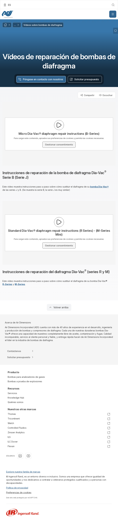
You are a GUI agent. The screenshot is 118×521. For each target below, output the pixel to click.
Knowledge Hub (16, 397)
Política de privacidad (17, 487)
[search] (113, 4)
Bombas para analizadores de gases (26, 377)
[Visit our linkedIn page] (20, 456)
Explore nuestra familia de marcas (23, 471)
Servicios (12, 393)
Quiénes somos (15, 402)
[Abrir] (112, 14)
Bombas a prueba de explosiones (25, 381)
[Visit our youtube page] (28, 456)
